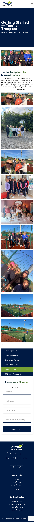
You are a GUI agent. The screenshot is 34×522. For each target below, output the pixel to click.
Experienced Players (12, 360)
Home (3, 32)
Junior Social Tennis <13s (17, 504)
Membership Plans (17, 486)
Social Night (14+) (11, 351)
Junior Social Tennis (11, 355)
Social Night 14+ (17, 501)
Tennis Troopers (10, 369)
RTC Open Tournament (13, 374)
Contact (17, 489)
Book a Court (17, 483)
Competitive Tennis (11, 365)
